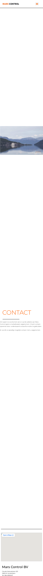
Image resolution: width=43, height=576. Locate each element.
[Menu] (37, 3)
